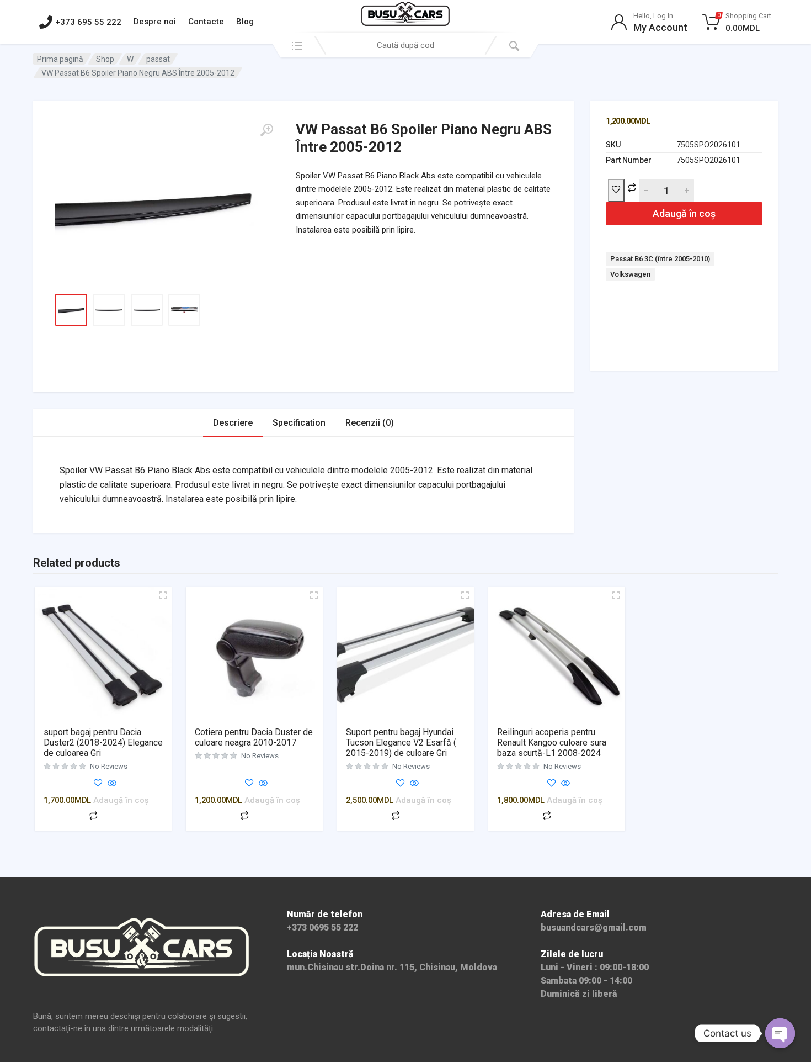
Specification (299, 423)
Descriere (233, 423)
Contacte (206, 22)
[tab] (233, 423)
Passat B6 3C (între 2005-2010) (660, 259)
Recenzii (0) (369, 423)
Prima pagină (60, 59)
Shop (105, 59)
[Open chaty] (780, 1033)
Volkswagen (630, 274)
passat (158, 59)
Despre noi (155, 22)
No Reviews (108, 766)
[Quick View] (110, 784)
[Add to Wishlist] (616, 190)
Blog (245, 22)
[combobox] (405, 45)
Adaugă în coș (684, 213)
